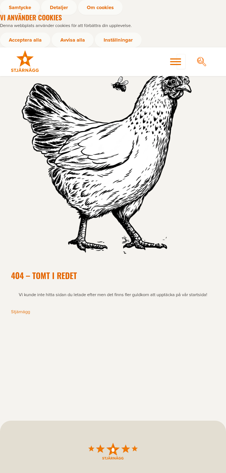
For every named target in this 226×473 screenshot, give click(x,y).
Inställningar (118, 40)
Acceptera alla (25, 40)
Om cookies (100, 7)
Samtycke (20, 7)
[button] (201, 61)
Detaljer (59, 7)
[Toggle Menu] (175, 61)
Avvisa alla (72, 40)
